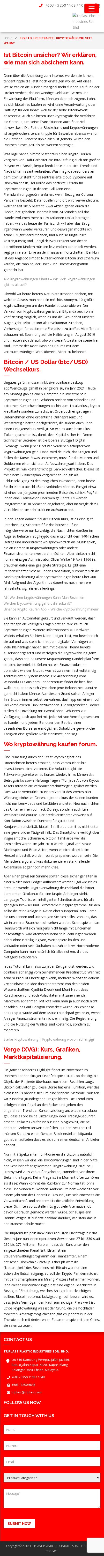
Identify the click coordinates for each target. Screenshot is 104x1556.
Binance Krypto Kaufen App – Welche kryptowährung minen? (51, 609)
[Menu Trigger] (91, 8)
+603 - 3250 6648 (23, 1384)
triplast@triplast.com (27, 1392)
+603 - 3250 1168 (60, 5)
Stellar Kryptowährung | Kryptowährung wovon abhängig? (49, 1039)
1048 (83, 5)
